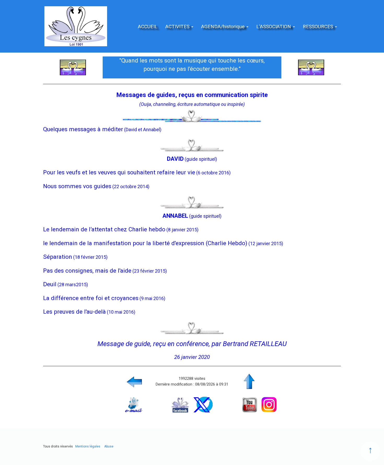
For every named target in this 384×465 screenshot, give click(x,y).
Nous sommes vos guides (77, 186)
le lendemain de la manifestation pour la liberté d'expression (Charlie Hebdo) (145, 243)
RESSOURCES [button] (318, 27)
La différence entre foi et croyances (90, 298)
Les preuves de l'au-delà (74, 311)
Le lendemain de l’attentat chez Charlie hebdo (104, 229)
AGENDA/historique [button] (223, 27)
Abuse (108, 446)
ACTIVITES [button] (178, 27)
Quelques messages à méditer (83, 129)
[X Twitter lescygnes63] (203, 404)
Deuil (49, 284)
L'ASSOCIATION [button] (274, 27)
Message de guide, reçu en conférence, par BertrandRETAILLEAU (192, 344)
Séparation (57, 256)
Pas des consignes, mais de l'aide (87, 270)
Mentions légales (87, 446)
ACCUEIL (148, 27)
